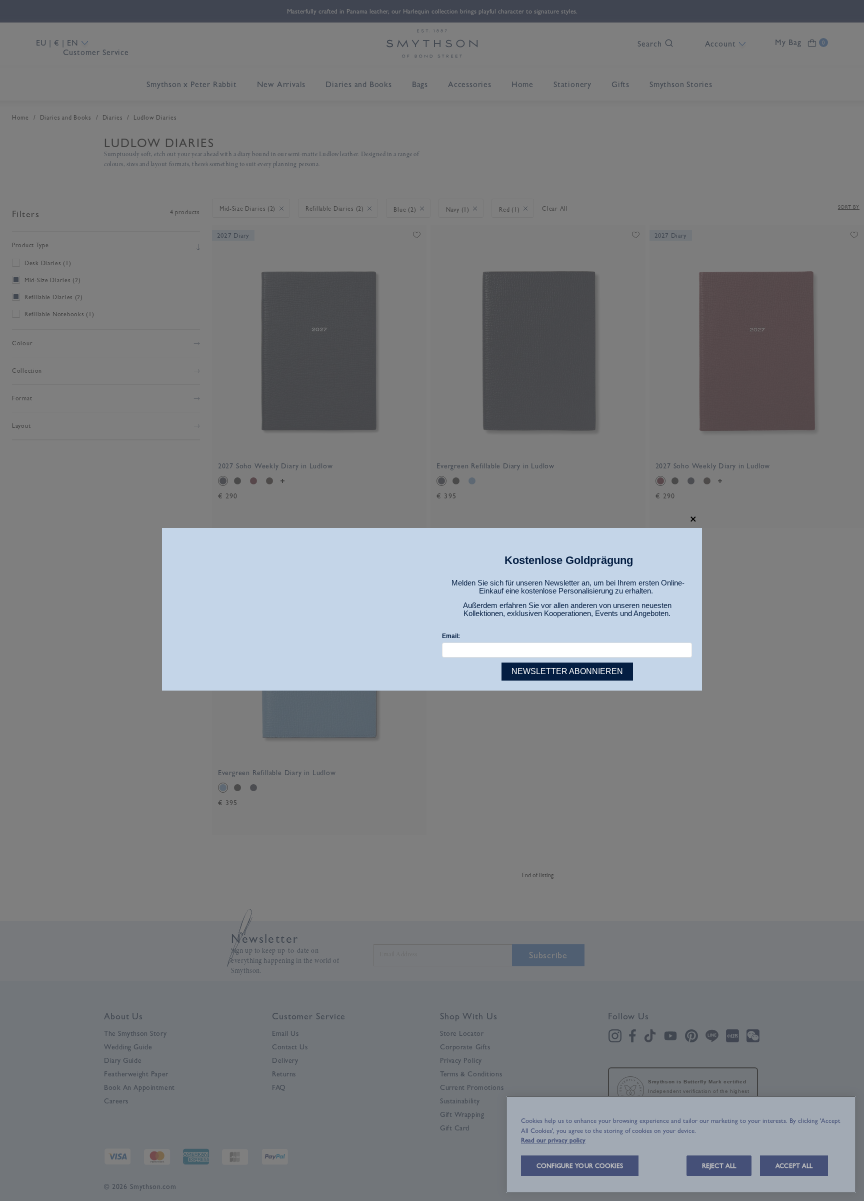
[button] (693, 519)
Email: (451, 636)
